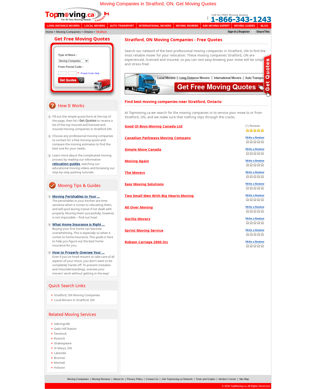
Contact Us (152, 379)
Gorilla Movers (137, 218)
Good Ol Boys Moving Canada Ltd (154, 126)
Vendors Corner (227, 379)
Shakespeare (62, 343)
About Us (118, 379)
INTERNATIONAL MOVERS (155, 25)
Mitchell (59, 363)
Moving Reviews (101, 379)
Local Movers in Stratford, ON (74, 300)
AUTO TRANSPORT (122, 25)
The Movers (135, 172)
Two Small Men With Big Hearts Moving (159, 195)
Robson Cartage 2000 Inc (146, 242)
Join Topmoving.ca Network (177, 379)
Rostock (59, 338)
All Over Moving (139, 207)
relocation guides (66, 164)
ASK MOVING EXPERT (216, 25)
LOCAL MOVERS (94, 25)
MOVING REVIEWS (187, 25)
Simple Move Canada (143, 149)
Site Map (244, 379)
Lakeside (60, 353)
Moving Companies (68, 32)
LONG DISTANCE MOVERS (63, 25)
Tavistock (60, 333)
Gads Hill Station (65, 329)
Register (244, 31)
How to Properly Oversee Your (78, 252)
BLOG (264, 25)
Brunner (59, 358)
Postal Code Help (90, 73)
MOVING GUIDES (244, 25)
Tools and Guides (205, 379)
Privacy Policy (135, 379)
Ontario (88, 32)
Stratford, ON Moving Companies (77, 295)
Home (49, 32)
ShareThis (263, 31)
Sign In (232, 31)
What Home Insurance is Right (78, 224)
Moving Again (137, 161)
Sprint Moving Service (144, 230)
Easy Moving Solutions (144, 184)
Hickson (59, 367)
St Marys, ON (63, 348)
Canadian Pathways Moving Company (158, 137)
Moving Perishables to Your (76, 196)
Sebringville (62, 324)
